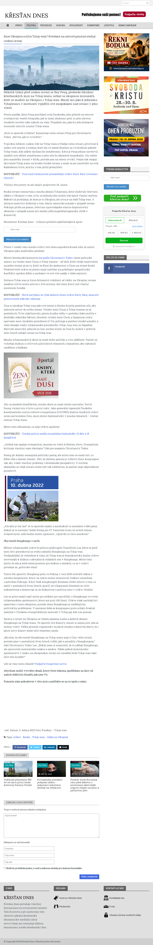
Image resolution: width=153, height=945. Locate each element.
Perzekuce (46, 25)
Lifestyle (109, 25)
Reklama (60, 888)
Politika (31, 25)
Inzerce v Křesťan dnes (70, 898)
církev (17, 737)
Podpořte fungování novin (51, 663)
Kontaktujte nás (116, 898)
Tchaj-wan (38, 737)
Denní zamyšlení (127, 25)
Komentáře (93, 25)
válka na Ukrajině (57, 737)
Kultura (60, 25)
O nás (9, 888)
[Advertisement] (51, 707)
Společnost (76, 25)
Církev (18, 25)
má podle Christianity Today (56, 257)
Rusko (26, 737)
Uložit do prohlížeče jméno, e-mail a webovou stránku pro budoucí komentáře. (44, 868)
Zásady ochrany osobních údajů (125, 915)
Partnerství (64, 907)
